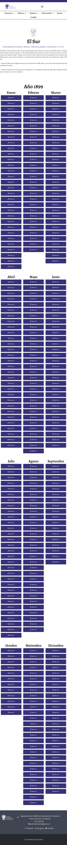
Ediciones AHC (46, 13)
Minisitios (33, 13)
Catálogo (33, 17)
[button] (42, 6)
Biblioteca (21, 13)
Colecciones (8, 13)
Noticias (59, 13)
